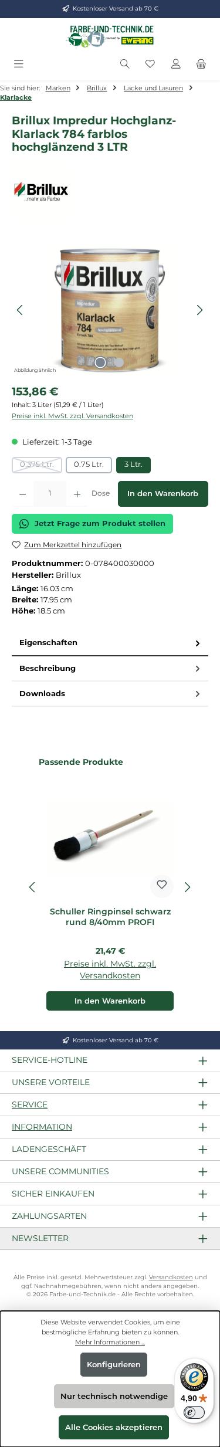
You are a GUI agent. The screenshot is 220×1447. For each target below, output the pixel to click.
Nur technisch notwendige (114, 1396)
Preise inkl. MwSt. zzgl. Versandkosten (72, 416)
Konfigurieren (114, 1364)
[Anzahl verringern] (22, 494)
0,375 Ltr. (41, 466)
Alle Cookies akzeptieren (114, 1427)
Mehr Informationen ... (110, 1342)
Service (30, 1104)
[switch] (194, 1412)
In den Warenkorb (162, 493)
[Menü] (19, 64)
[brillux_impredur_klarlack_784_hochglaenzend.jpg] (110, 310)
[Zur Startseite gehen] (110, 36)
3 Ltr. (133, 464)
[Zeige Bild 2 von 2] (119, 362)
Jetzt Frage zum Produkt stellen (100, 523)
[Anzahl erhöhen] (77, 494)
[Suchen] (125, 64)
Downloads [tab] (42, 693)
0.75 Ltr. (89, 464)
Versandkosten (171, 1277)
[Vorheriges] (20, 310)
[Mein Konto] (176, 64)
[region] (110, 310)
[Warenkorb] (201, 64)
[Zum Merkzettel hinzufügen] (162, 886)
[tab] (110, 643)
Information (42, 1126)
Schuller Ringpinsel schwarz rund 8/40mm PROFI (110, 917)
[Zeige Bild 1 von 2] (100, 362)
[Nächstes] (199, 310)
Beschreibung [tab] (47, 668)
